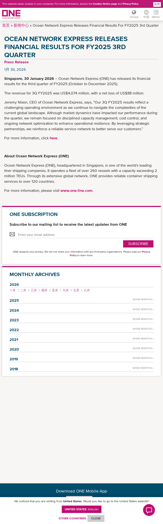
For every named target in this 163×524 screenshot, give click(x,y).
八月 (87, 290)
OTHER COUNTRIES (72, 518)
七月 (76, 290)
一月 (12, 290)
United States (81, 509)
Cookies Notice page (105, 3)
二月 (23, 290)
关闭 (157, 4)
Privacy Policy (130, 3)
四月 (44, 290)
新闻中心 (21, 25)
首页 (6, 25)
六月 (66, 290)
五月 (55, 290)
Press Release (16, 62)
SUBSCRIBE (138, 244)
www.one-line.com (76, 190)
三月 (34, 290)
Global (134, 17)
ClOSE (96, 518)
